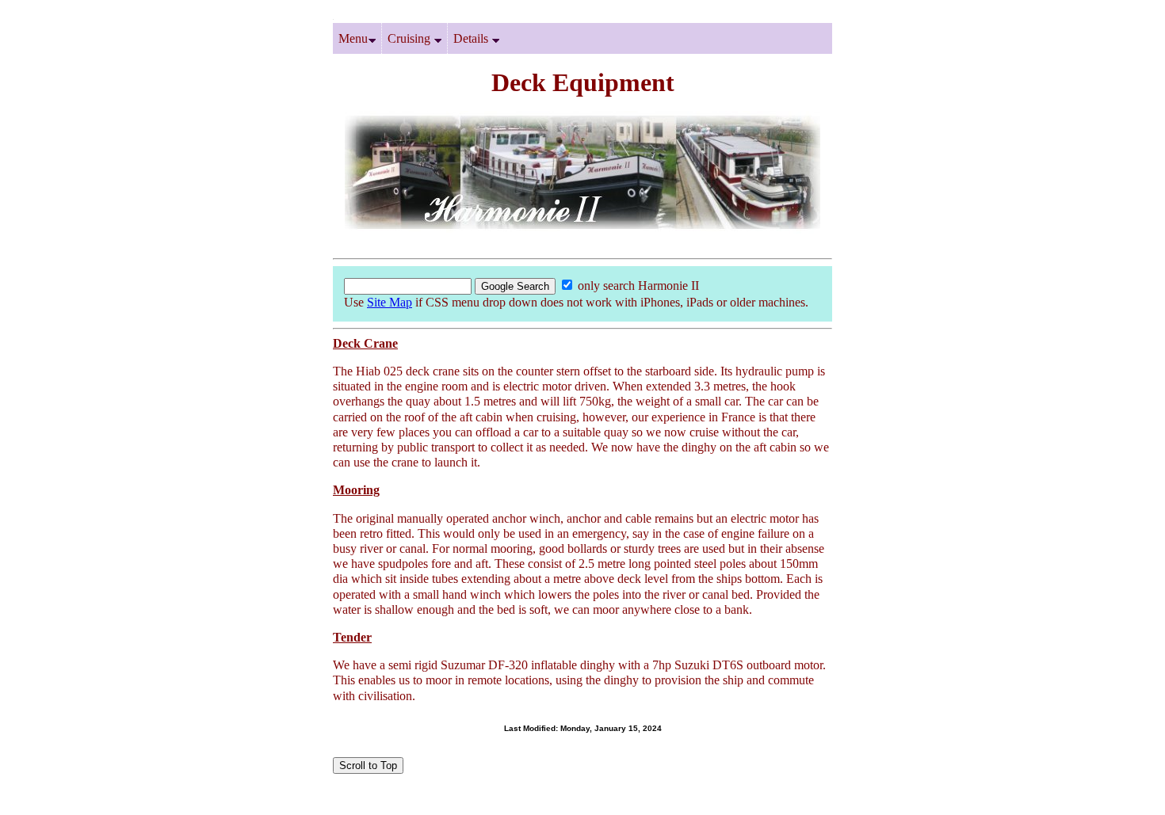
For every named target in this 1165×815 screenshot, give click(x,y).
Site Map (389, 302)
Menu (353, 38)
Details (472, 38)
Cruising (411, 38)
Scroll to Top (368, 765)
